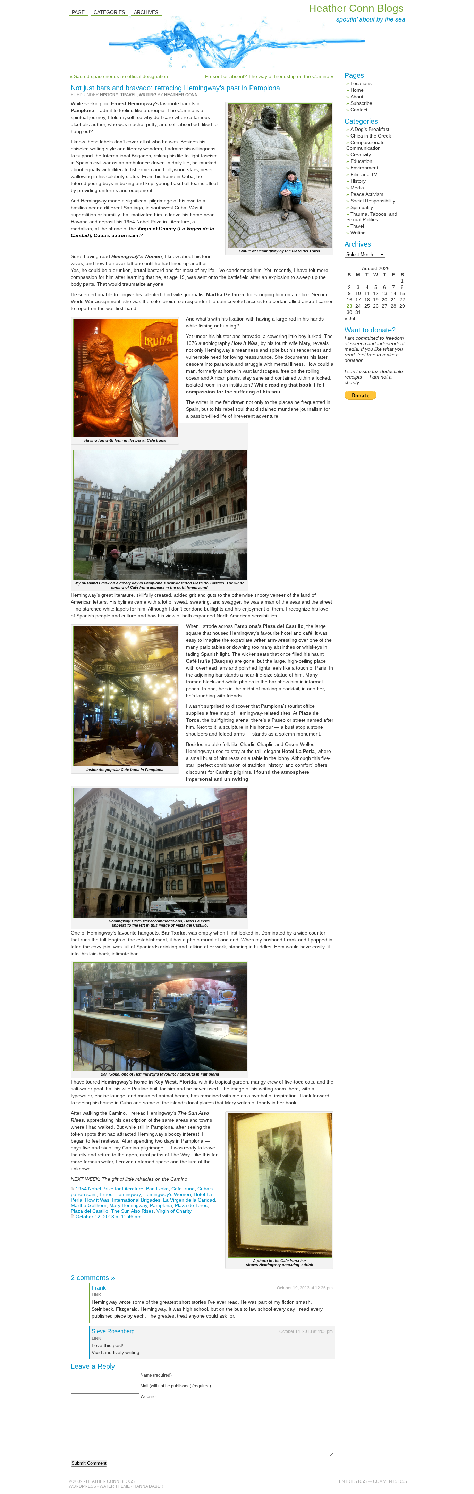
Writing (147, 94)
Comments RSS (390, 1481)
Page (78, 12)
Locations (361, 83)
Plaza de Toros (191, 1205)
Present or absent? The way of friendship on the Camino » (269, 76)
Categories (109, 12)
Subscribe (361, 103)
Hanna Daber (148, 1486)
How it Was (97, 1200)
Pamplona (161, 1205)
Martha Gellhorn (89, 1205)
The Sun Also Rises (132, 1211)
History (109, 94)
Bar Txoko (157, 1189)
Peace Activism (366, 194)
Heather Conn (181, 94)
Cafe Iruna (183, 1189)
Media (357, 187)
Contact (358, 110)
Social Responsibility (372, 201)
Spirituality (361, 207)
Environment (364, 168)
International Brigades (136, 1200)
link (96, 1295)
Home (357, 90)
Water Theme (115, 1486)
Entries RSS (353, 1481)
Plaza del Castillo (89, 1211)
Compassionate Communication (365, 145)
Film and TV (363, 174)
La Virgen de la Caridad (189, 1200)
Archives (146, 12)
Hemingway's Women (167, 1194)
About (356, 96)
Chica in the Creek (370, 136)
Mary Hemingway (128, 1205)
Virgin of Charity (174, 1211)
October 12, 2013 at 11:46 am (109, 1216)
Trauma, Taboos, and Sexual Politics (371, 216)
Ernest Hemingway (120, 1194)
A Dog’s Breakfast (369, 129)
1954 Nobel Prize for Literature (109, 1189)
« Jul (350, 318)
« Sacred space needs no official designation (119, 76)
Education (361, 161)
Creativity (360, 154)
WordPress (82, 1486)
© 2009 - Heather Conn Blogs (102, 1481)
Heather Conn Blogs (356, 8)
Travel (128, 94)
